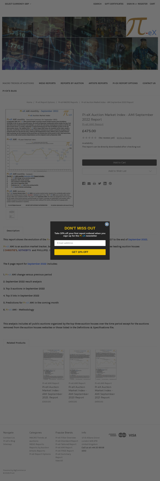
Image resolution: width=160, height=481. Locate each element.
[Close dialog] (106, 224)
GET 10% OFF (80, 252)
